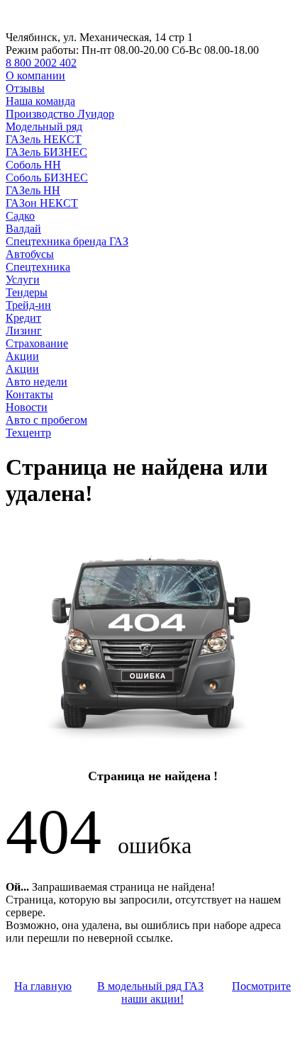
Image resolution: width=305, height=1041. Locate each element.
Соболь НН (33, 165)
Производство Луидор (60, 114)
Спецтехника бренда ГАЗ (67, 241)
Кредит (23, 318)
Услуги (23, 280)
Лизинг (24, 331)
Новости (27, 407)
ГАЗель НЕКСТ (44, 139)
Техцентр (28, 433)
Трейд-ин (28, 305)
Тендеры (27, 292)
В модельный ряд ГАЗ (150, 986)
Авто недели (36, 382)
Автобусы (30, 254)
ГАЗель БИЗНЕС (46, 152)
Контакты (29, 394)
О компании (35, 75)
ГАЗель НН (33, 190)
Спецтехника (38, 267)
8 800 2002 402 (41, 63)
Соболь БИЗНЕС (47, 177)
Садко (20, 216)
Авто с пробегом (46, 420)
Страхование (37, 343)
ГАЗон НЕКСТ (42, 203)
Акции (22, 356)
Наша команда (40, 101)
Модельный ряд (44, 126)
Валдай (23, 229)
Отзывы (25, 88)
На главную (43, 986)
